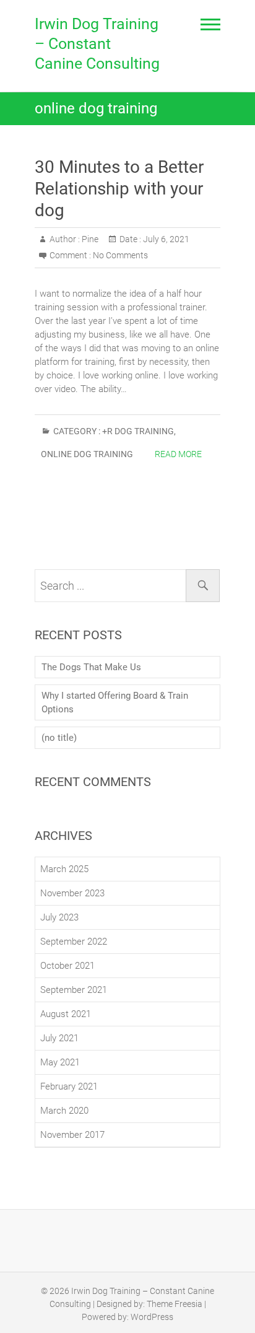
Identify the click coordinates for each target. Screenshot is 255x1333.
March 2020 (64, 1110)
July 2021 (59, 1038)
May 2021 (60, 1062)
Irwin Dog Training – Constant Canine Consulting (97, 43)
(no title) (59, 737)
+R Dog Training (138, 431)
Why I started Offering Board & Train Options (114, 702)
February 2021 (69, 1086)
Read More (178, 454)
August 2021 (65, 1014)
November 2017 (72, 1134)
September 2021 (73, 989)
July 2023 (59, 917)
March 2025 (64, 869)
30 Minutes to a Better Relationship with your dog (119, 189)
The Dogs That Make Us (91, 667)
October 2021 (67, 965)
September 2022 (73, 941)
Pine (89, 239)
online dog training (87, 454)
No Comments (120, 255)
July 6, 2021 (165, 239)
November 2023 (72, 893)
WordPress (152, 1317)
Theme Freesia (174, 1304)
